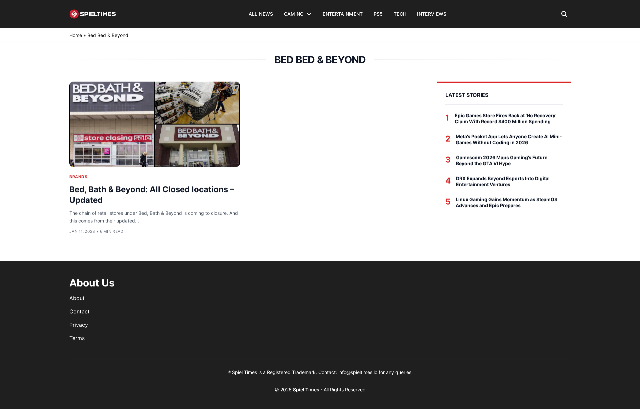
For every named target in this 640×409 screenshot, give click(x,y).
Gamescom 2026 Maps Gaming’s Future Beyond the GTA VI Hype (501, 160)
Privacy (78, 324)
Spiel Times (306, 389)
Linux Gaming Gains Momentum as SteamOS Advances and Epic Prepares (506, 202)
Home (75, 35)
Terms (77, 338)
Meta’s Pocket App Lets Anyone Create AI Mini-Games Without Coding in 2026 (509, 139)
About (77, 298)
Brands (78, 176)
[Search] (564, 14)
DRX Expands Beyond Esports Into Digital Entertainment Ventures (503, 181)
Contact (79, 311)
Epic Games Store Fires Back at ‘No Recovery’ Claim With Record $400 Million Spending (505, 118)
